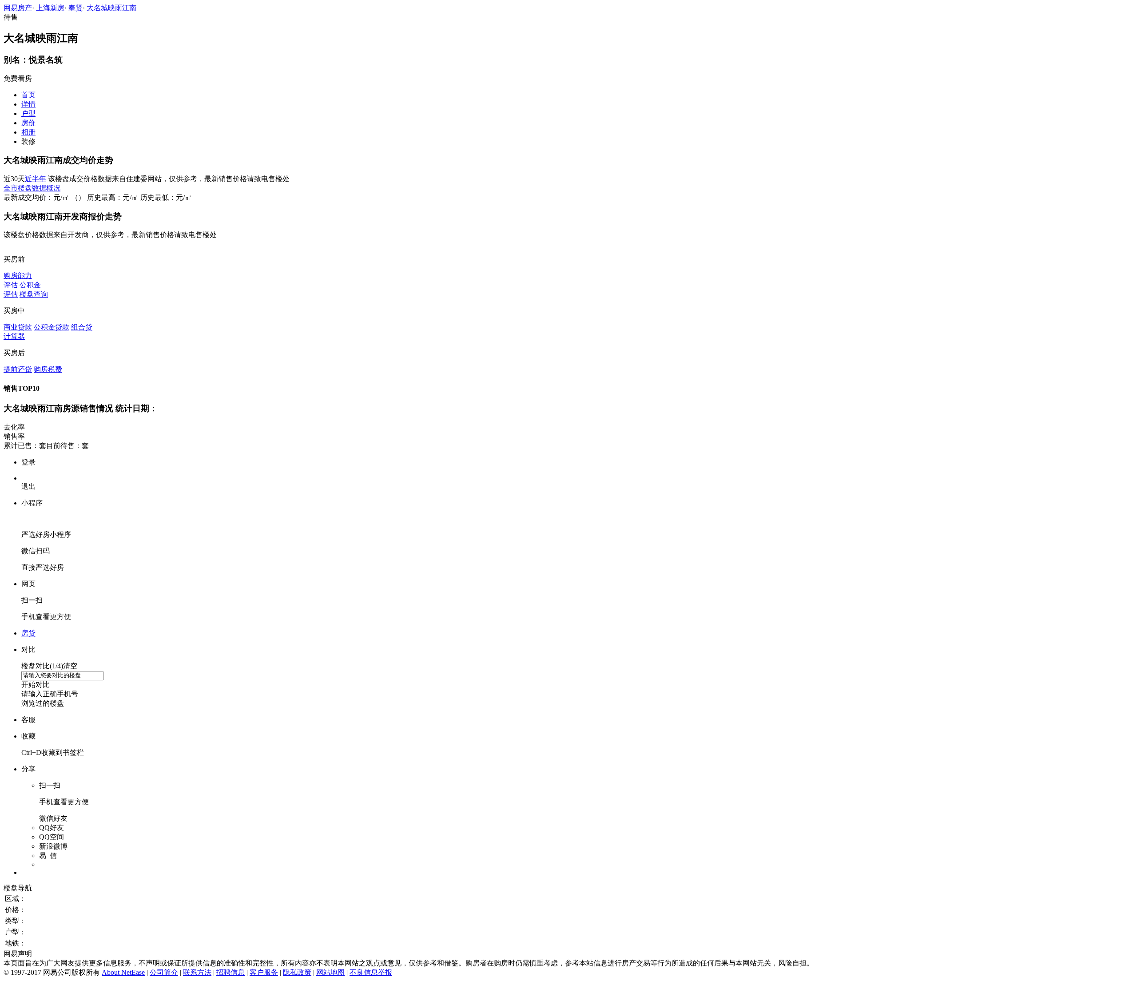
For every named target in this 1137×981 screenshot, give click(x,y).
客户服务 (264, 972)
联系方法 (197, 972)
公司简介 (164, 972)
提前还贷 (18, 369)
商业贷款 (18, 327)
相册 (28, 132)
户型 (28, 113)
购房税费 (48, 369)
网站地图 (330, 972)
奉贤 (75, 8)
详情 (28, 104)
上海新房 (50, 8)
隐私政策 (297, 972)
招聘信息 (230, 972)
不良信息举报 (371, 972)
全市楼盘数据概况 (32, 188)
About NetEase (123, 972)
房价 (28, 123)
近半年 (35, 179)
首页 (28, 95)
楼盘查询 (34, 294)
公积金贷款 (51, 327)
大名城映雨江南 (111, 8)
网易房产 (18, 8)
